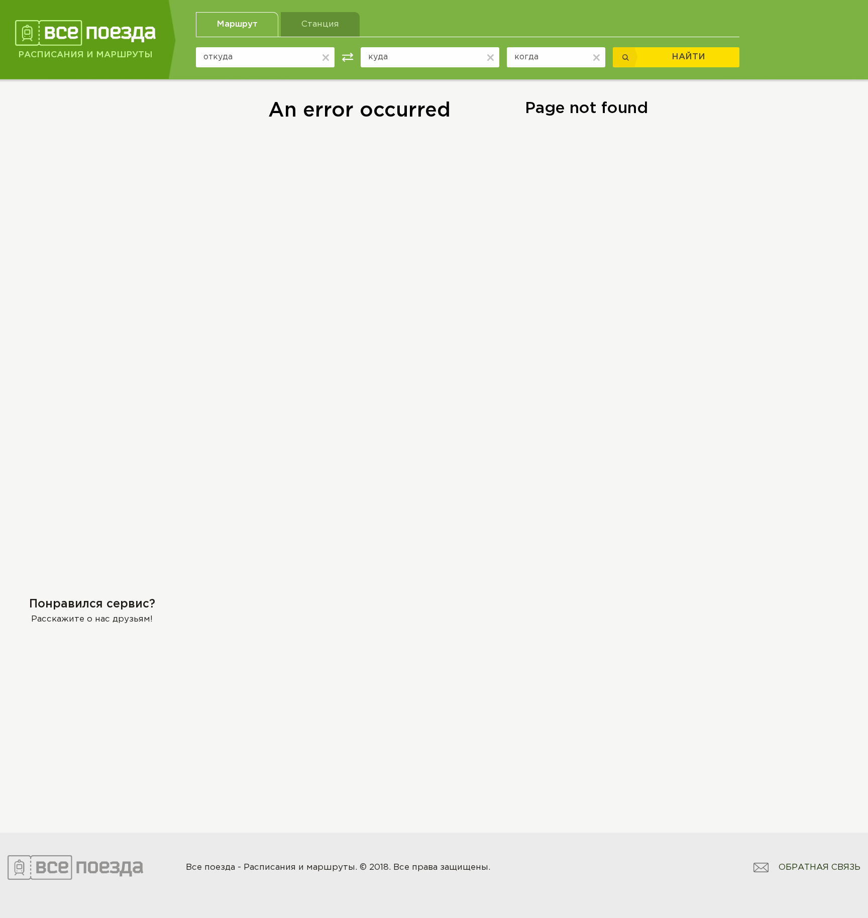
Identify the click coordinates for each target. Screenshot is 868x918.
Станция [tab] (320, 24)
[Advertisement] (92, 169)
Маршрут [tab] (237, 24)
